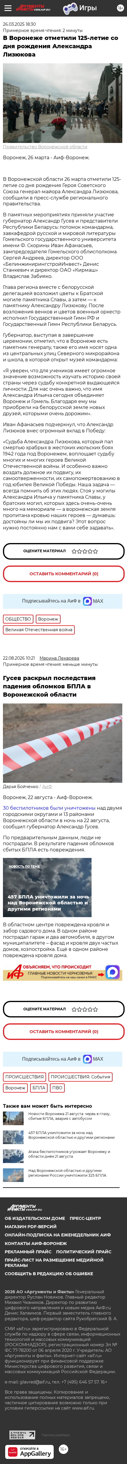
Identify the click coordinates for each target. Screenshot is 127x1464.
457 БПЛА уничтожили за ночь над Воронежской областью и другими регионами (71, 1135)
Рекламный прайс (28, 1251)
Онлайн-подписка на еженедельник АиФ (58, 1235)
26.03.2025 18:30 (19, 24)
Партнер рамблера (56, 1435)
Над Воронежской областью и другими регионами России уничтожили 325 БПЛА (67, 1173)
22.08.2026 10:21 (19, 658)
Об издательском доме (35, 1218)
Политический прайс (83, 1251)
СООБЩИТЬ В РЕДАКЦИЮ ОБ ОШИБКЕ (49, 1273)
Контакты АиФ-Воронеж (36, 1243)
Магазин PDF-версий (31, 1226)
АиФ (47, 786)
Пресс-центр (85, 1218)
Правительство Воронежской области (45, 146)
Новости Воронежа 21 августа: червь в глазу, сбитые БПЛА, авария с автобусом (69, 1116)
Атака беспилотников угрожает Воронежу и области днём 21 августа (69, 1154)
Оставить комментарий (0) (64, 573)
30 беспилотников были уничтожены (49, 808)
